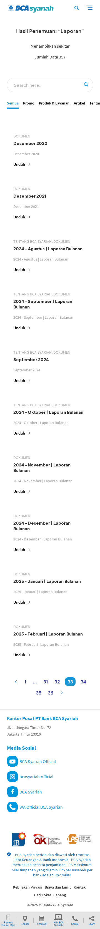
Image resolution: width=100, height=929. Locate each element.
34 (83, 682)
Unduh (19, 164)
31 (45, 682)
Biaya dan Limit (58, 887)
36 (50, 693)
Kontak (80, 887)
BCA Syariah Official (37, 761)
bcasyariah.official (36, 776)
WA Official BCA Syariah (41, 807)
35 (38, 693)
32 (57, 682)
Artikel (79, 103)
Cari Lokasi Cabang (50, 894)
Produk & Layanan (54, 103)
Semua (13, 103)
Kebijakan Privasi (27, 887)
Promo (28, 103)
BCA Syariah (30, 792)
